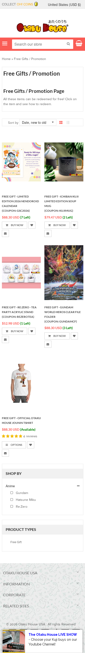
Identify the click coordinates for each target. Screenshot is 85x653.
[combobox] (42, 44)
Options (16, 444)
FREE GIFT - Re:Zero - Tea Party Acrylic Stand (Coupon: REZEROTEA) (19, 311)
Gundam (21, 493)
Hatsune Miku (25, 500)
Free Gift (16, 542)
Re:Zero (21, 507)
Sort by (13, 123)
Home (6, 59)
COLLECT (17, 4)
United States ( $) (64, 4)
